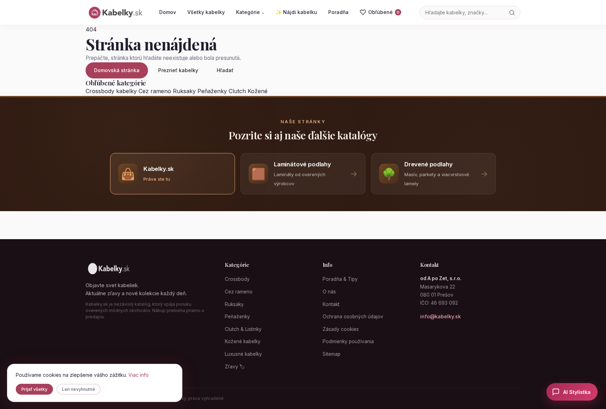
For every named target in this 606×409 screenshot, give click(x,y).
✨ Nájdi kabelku (296, 12)
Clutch (237, 91)
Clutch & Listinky (243, 329)
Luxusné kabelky (243, 354)
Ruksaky (184, 91)
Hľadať (225, 70)
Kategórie (250, 12)
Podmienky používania (348, 341)
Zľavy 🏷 (235, 366)
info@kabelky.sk (440, 316)
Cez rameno (155, 91)
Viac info (138, 375)
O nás (329, 291)
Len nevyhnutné (78, 389)
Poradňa (338, 12)
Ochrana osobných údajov (353, 316)
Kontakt (331, 304)
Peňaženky (212, 91)
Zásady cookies (341, 329)
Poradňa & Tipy (340, 279)
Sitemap (332, 354)
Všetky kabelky (206, 12)
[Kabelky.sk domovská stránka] (115, 12)
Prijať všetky (34, 389)
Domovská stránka (117, 70)
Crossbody (237, 279)
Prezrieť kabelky (178, 70)
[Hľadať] (512, 12)
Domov (167, 12)
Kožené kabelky (243, 341)
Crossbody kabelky (111, 91)
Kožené (258, 91)
